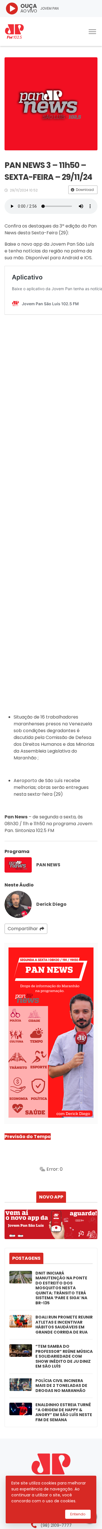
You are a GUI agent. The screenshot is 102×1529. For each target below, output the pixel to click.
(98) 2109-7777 (56, 1525)
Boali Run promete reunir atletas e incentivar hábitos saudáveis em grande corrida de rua (64, 1325)
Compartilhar (23, 928)
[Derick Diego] (18, 904)
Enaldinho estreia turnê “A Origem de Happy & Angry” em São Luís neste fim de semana (63, 1412)
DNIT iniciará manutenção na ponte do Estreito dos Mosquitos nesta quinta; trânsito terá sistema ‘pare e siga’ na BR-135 (61, 1288)
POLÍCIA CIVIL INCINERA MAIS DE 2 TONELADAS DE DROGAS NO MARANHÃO (61, 1385)
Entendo (78, 1514)
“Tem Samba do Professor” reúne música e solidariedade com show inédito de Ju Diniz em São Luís (64, 1356)
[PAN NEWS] (18, 865)
